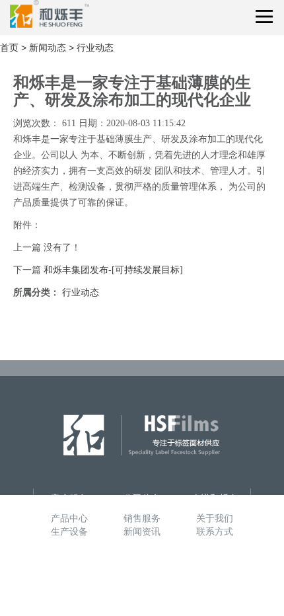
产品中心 (69, 518)
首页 (9, 47)
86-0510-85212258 (139, 567)
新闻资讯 (142, 531)
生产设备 (69, 531)
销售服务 (142, 518)
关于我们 (214, 518)
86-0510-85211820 (139, 581)
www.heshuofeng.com (145, 594)
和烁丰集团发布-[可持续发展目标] (113, 270)
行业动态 (95, 47)
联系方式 (214, 531)
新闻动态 (47, 47)
